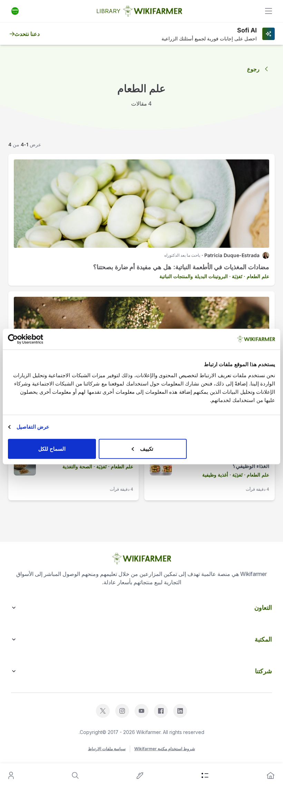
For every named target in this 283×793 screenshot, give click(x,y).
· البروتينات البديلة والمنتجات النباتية (195, 276)
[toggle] (268, 11)
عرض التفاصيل (33, 427)
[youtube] (141, 711)
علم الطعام (258, 276)
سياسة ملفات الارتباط (107, 748)
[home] (270, 775)
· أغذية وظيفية (216, 475)
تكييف (146, 448)
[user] (11, 775)
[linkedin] (180, 711)
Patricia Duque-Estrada (232, 255)
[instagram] (122, 711)
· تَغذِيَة (238, 276)
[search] (75, 775)
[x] (103, 711)
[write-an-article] (140, 775)
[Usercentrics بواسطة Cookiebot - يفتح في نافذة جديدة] (38, 339)
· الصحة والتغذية (78, 466)
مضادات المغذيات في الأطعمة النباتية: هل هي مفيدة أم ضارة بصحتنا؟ (181, 267)
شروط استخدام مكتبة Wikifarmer (164, 748)
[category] (205, 775)
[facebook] (161, 711)
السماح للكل (52, 448)
